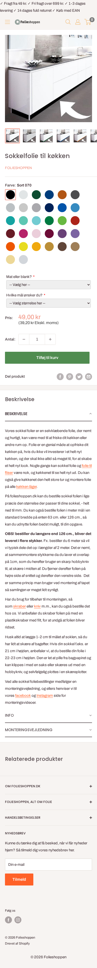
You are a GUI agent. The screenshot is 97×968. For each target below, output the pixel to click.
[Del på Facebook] (60, 376)
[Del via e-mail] (88, 376)
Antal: (10, 339)
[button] (48, 414)
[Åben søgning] (68, 22)
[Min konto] (77, 22)
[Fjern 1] (24, 339)
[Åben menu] (7, 22)
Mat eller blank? (19, 277)
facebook (23, 696)
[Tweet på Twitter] (79, 376)
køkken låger (26, 487)
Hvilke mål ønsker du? (24, 295)
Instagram (45, 696)
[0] (88, 22)
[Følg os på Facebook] (8, 919)
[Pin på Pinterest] (69, 376)
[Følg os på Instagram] (17, 919)
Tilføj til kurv (47, 357)
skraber (19, 606)
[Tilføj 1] (50, 339)
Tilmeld (19, 879)
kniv (37, 606)
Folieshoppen (18, 168)
